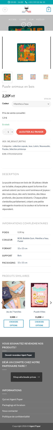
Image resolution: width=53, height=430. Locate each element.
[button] (5, 9)
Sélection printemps (17, 149)
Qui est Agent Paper (12, 399)
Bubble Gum (28, 238)
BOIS (20, 238)
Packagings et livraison (13, 405)
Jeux (31, 19)
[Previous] (7, 53)
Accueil (13, 19)
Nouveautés (45, 146)
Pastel (20, 241)
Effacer (47, 99)
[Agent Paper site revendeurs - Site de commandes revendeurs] (26, 9)
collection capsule (20, 146)
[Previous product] (29, 24)
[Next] (46, 53)
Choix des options (13, 323)
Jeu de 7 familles (13, 312)
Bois (19, 255)
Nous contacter (10, 410)
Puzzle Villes (39, 312)
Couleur (5, 104)
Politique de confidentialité (16, 416)
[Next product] (23, 24)
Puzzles (40, 19)
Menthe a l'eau (41, 238)
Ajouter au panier (31, 131)
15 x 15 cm (22, 248)
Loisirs (22, 19)
